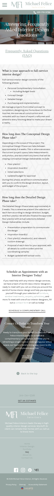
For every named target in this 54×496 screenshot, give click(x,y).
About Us (27, 455)
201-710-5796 (44, 12)
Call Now (27, 356)
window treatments (14, 296)
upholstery (39, 296)
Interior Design (27, 446)
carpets (29, 296)
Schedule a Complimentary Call (27, 310)
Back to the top (29, 373)
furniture (43, 293)
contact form (21, 302)
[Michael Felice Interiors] (37, 470)
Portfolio (27, 449)
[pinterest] (30, 470)
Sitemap (22, 485)
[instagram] (23, 470)
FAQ (27, 452)
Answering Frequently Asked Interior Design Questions (27, 29)
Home (27, 443)
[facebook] (16, 470)
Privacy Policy (11, 485)
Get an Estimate (27, 400)
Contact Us (27, 458)
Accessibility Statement (37, 485)
